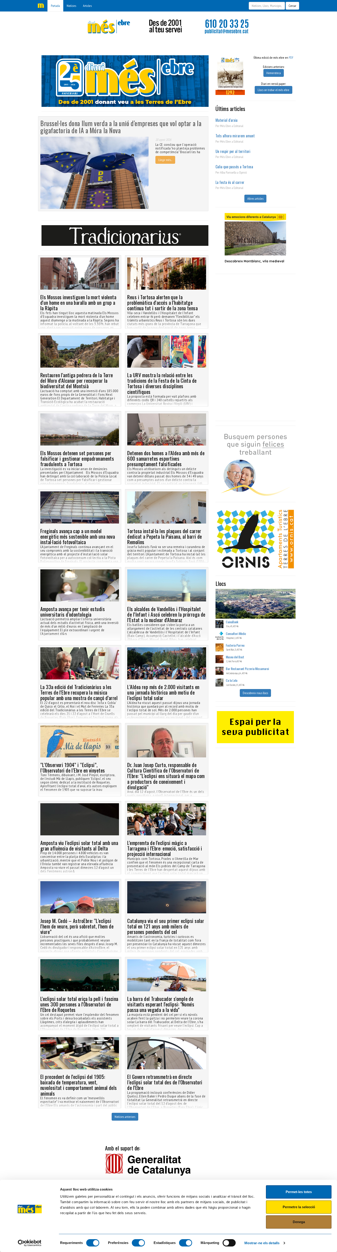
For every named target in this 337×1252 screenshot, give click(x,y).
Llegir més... (165, 160)
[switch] (138, 1242)
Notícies (71, 6)
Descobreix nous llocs (255, 693)
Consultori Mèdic (236, 633)
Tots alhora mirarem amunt (235, 135)
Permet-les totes (299, 1192)
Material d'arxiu (226, 120)
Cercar (292, 6)
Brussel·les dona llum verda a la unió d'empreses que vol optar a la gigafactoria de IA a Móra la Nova (121, 127)
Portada (55, 6)
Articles (87, 6)
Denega (299, 1222)
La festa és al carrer (229, 182)
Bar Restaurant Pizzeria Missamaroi (247, 668)
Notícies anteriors (125, 1117)
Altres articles (255, 199)
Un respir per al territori (232, 151)
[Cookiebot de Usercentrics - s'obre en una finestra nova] (30, 1243)
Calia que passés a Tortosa (234, 166)
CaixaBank (232, 621)
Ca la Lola (231, 680)
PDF (291, 57)
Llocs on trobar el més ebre (273, 90)
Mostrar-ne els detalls (261, 1243)
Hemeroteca (273, 73)
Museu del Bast (235, 656)
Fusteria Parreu (235, 645)
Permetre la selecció (299, 1207)
